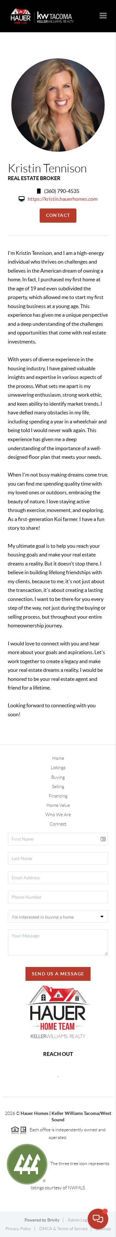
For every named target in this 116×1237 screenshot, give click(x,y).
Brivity (53, 1220)
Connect (58, 823)
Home (58, 758)
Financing (58, 795)
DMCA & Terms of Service (63, 1228)
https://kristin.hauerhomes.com (63, 199)
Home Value (58, 805)
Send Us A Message (58, 973)
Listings (58, 767)
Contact (58, 215)
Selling (58, 786)
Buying (58, 777)
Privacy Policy (18, 1228)
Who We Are (58, 814)
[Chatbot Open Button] (98, 1219)
